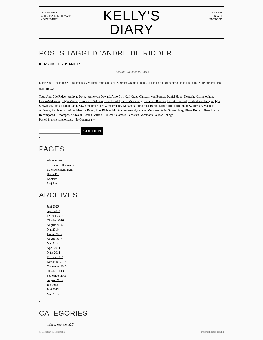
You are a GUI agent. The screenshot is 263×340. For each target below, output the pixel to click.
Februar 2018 (55, 215)
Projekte (52, 183)
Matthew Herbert (191, 105)
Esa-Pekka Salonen (91, 101)
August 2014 (55, 238)
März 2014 (53, 252)
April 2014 (53, 248)
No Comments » (85, 119)
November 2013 (57, 266)
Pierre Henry (211, 110)
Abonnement (49, 19)
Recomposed (47, 115)
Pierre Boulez (193, 110)
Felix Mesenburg (131, 101)
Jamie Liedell (62, 105)
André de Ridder (56, 96)
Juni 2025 (53, 206)
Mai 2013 (53, 294)
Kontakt (216, 16)
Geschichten (49, 12)
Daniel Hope (174, 96)
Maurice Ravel (85, 110)
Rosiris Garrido (92, 115)
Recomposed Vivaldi (69, 115)
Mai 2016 (53, 229)
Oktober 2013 (55, 271)
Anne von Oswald (99, 96)
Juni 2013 (53, 289)
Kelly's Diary (131, 22)
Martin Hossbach (169, 105)
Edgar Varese (70, 101)
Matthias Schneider (63, 110)
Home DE (53, 174)
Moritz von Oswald (124, 110)
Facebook (215, 19)
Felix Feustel (112, 101)
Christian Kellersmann (56, 16)
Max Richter (103, 110)
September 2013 (57, 275)
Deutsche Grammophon (198, 96)
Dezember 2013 (56, 261)
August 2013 (55, 280)
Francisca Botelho (155, 101)
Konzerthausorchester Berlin (140, 105)
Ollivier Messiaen (148, 110)
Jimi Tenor (91, 105)
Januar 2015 (54, 234)
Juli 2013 (52, 284)
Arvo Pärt (117, 96)
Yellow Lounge (163, 115)
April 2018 (53, 211)
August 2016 (55, 225)
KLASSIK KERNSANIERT (60, 64)
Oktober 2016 (55, 220)
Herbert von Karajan (201, 101)
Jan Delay (77, 105)
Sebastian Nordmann (140, 115)
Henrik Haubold (177, 101)
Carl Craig (131, 96)
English (217, 12)
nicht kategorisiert (62, 119)
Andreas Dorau (77, 96)
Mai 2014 (53, 243)
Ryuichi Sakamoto (115, 115)
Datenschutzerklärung (60, 169)
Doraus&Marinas (49, 101)
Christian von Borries (152, 96)
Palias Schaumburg (172, 110)
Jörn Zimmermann (110, 105)
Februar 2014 (55, 257)
